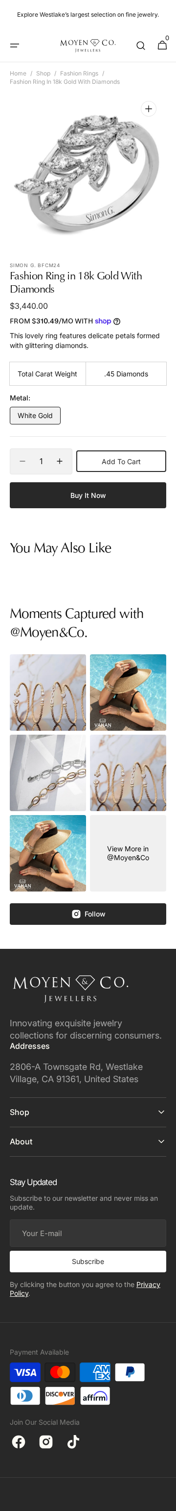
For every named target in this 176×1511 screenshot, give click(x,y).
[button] (14, 45)
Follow (95, 914)
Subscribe (88, 1261)
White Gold (39, 417)
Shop (43, 73)
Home (18, 73)
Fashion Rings (79, 73)
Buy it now (88, 495)
